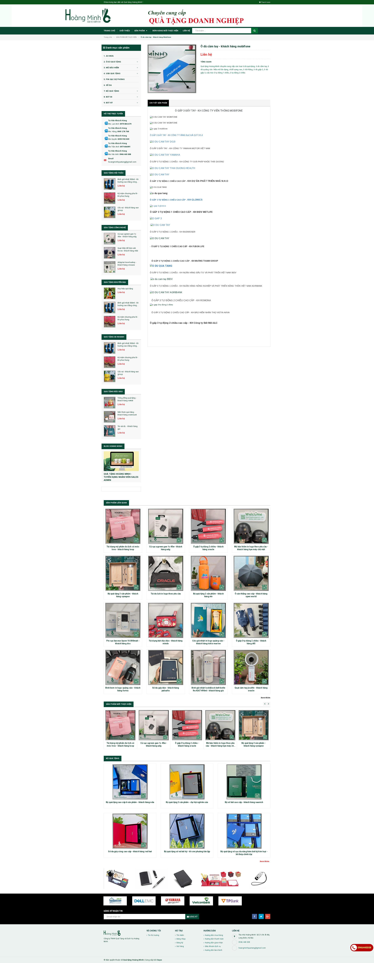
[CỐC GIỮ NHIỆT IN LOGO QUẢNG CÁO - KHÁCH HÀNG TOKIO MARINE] (208, 620)
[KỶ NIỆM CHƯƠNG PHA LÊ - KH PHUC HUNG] (109, 198)
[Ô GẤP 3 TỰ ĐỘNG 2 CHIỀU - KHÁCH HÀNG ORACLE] (208, 526)
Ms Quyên (112, 139)
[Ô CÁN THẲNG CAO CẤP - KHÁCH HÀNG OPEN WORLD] (251, 573)
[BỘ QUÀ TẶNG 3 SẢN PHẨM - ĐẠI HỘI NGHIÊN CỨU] (187, 781)
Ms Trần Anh (113, 147)
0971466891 (125, 147)
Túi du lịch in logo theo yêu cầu (166, 594)
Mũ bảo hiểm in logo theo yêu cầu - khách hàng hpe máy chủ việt (220, 746)
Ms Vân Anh (113, 154)
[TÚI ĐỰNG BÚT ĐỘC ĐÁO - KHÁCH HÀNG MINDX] (165, 620)
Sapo (159, 960)
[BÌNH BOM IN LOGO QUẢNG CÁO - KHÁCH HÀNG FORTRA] (123, 667)
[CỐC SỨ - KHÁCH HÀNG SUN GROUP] (109, 212)
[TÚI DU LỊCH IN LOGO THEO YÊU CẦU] (165, 573)
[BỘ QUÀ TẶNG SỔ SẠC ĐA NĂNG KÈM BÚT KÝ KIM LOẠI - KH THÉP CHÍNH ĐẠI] (244, 831)
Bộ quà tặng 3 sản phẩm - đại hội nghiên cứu (187, 802)
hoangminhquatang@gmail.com (122, 162)
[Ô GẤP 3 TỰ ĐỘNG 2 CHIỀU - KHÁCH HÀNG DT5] (251, 620)
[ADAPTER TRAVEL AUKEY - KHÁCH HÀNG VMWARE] (109, 267)
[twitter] (261, 916)
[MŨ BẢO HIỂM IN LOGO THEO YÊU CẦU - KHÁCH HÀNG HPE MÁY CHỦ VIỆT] (251, 526)
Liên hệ (186, 31)
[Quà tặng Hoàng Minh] (123, 933)
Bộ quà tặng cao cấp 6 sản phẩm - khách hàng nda (130, 802)
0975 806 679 (125, 124)
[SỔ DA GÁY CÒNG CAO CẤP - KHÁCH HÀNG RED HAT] (130, 831)
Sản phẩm (139, 31)
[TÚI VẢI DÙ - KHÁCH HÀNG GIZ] (109, 431)
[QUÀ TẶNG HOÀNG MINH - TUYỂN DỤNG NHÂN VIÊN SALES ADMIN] (121, 461)
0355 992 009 (123, 139)
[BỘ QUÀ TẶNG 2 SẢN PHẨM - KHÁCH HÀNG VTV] (208, 573)
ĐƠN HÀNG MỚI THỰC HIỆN (165, 31)
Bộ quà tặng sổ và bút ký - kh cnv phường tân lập (187, 851)
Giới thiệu (125, 31)
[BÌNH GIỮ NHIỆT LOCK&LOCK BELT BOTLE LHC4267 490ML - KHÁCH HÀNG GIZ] (208, 667)
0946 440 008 (125, 154)
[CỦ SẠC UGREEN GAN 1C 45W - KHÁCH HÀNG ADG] (109, 239)
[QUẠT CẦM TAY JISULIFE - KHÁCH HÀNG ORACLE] (251, 667)
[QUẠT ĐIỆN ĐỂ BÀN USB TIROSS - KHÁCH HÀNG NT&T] (109, 253)
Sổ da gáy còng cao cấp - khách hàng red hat (130, 851)
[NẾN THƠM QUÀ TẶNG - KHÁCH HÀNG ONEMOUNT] (109, 417)
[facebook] (254, 916)
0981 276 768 (123, 131)
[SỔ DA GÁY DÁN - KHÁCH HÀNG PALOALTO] (165, 667)
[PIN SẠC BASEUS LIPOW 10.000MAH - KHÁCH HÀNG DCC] (123, 620)
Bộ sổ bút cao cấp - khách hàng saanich (244, 802)
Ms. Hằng (112, 131)
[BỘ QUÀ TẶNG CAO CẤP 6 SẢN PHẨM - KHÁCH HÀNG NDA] (130, 781)
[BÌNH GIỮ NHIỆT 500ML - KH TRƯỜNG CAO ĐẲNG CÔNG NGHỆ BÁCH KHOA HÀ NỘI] (109, 184)
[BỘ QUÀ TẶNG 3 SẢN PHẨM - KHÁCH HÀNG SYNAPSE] (123, 573)
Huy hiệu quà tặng (125, 288)
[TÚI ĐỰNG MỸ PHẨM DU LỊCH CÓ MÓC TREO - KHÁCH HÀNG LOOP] (123, 526)
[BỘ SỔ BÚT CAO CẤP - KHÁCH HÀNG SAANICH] (244, 781)
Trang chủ (109, 31)
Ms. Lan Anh (113, 124)
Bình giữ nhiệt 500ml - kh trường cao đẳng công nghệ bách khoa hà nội (128, 182)
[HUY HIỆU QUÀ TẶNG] (109, 293)
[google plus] (267, 916)
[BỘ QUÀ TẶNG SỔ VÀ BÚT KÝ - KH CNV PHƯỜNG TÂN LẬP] (187, 831)
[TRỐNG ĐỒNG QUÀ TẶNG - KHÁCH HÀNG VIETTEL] (109, 402)
